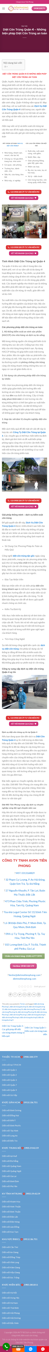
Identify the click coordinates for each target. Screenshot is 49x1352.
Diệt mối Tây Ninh (10, 1130)
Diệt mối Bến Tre (9, 1140)
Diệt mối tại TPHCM (11, 1064)
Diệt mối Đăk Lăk (10, 1216)
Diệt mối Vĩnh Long (10, 1262)
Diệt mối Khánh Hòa (11, 1201)
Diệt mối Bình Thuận (11, 1211)
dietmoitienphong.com (24, 978)
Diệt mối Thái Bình (10, 1308)
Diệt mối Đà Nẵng (10, 1161)
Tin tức (24, 26)
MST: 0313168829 (25, 873)
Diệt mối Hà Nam (10, 1303)
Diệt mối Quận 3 (9, 1080)
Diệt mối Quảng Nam (11, 1166)
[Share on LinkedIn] (38, 995)
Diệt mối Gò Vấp (9, 1095)
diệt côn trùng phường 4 (36, 1015)
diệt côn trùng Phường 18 (27, 1012)
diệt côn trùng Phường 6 (10, 1017)
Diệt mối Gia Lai (9, 1176)
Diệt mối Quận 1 (9, 1070)
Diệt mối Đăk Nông (11, 1221)
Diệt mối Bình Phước (11, 1125)
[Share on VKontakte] (34, 995)
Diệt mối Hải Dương (11, 1318)
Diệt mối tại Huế (9, 1156)
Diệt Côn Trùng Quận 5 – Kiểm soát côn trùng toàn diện (36, 1030)
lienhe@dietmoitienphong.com (25, 975)
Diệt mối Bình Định (10, 1181)
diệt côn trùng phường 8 (28, 1017)
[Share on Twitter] (20, 995)
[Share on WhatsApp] (10, 995)
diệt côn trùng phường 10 (19, 1007)
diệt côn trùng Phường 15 (32, 1009)
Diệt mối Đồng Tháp (11, 1257)
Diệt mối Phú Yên (9, 1186)
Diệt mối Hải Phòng (11, 1313)
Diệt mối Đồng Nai (10, 1115)
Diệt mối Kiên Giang (11, 1267)
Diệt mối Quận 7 (9, 1085)
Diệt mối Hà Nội (9, 1292)
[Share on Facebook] (15, 995)
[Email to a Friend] (24, 995)
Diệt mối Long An (10, 1135)
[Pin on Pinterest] (29, 995)
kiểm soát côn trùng (29, 1335)
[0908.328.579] (6, 1346)
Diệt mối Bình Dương (11, 1110)
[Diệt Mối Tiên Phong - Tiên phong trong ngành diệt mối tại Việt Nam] (18, 8)
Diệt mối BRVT (9, 1120)
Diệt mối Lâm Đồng (10, 1227)
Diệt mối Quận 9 (9, 1090)
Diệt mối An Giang (10, 1252)
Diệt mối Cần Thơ (10, 1247)
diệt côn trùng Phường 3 (18, 1015)
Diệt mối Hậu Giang (11, 1272)
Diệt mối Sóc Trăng (10, 1277)
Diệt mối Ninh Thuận (11, 1206)
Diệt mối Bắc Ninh (10, 1323)
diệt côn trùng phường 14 (13, 1009)
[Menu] (3, 8)
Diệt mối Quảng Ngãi (11, 1171)
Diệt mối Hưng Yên (10, 1297)
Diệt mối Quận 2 (9, 1075)
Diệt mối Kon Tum (10, 1232)
